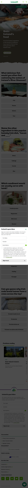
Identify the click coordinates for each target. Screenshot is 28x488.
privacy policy (9, 257)
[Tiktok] (21, 478)
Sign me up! (6, 260)
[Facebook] (3, 478)
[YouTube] (16, 478)
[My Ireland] (23, 2)
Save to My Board (20, 6)
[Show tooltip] (26, 245)
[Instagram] (7, 478)
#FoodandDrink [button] (7, 52)
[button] (26, 229)
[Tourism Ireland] (14, 2)
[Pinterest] (12, 478)
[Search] (26, 2)
